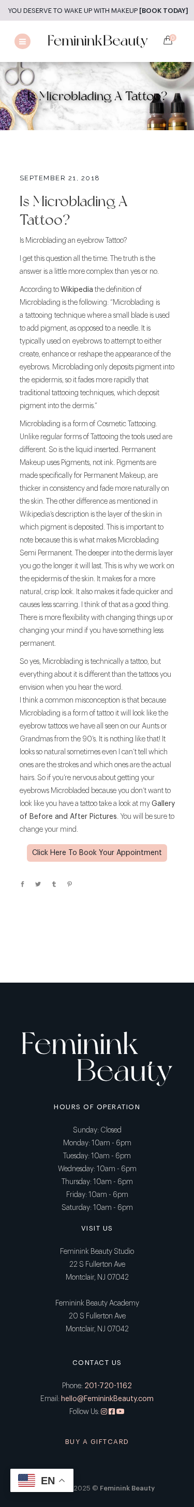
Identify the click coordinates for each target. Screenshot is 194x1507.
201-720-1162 (108, 1386)
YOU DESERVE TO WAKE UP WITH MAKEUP (98, 10)
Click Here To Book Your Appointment (97, 853)
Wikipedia (77, 289)
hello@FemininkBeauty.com (107, 1399)
